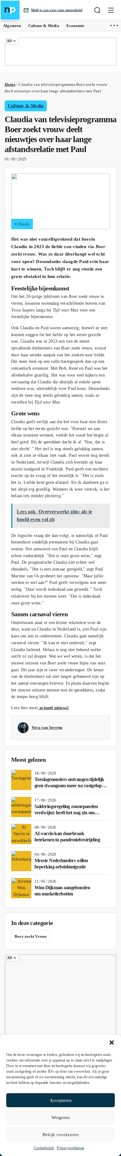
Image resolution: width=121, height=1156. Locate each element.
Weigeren (61, 1117)
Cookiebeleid (44, 1148)
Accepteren (61, 1100)
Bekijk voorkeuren (61, 1134)
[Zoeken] (97, 10)
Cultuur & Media (26, 105)
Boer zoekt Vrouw (31, 936)
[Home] (10, 10)
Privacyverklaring (70, 1148)
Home (10, 84)
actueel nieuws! (53, 707)
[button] (112, 1042)
